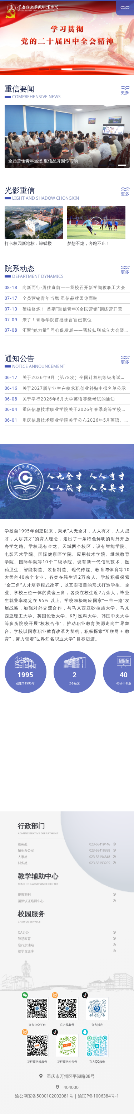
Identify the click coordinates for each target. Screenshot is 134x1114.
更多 (125, 92)
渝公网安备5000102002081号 (44, 1096)
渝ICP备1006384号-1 (98, 1096)
